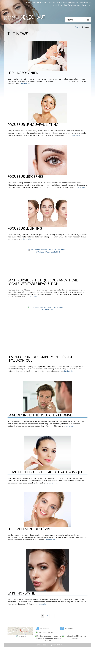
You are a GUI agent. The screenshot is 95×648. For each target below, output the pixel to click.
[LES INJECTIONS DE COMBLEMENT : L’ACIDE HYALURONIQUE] (47, 330)
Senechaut (24, 18)
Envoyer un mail (47, 632)
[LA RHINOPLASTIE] (47, 570)
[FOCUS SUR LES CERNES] (47, 160)
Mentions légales (42, 645)
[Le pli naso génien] (47, 56)
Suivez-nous (69, 628)
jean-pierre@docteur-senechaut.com (74, 5)
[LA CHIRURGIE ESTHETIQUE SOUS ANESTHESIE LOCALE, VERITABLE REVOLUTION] (47, 263)
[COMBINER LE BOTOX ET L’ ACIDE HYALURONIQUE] (47, 453)
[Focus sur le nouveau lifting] (47, 108)
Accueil (77, 27)
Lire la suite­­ (25, 84)
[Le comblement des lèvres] (47, 509)
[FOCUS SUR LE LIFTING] (47, 212)
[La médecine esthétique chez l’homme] (47, 397)
